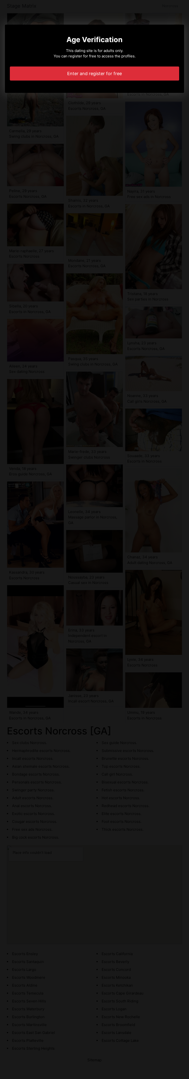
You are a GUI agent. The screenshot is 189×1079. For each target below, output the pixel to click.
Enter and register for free (94, 73)
